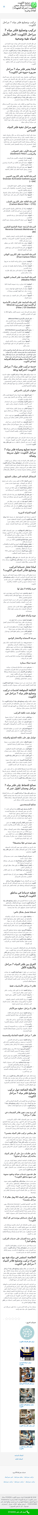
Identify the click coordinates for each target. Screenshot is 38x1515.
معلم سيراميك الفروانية (13, 359)
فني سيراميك (8, 1477)
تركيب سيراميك (29, 1477)
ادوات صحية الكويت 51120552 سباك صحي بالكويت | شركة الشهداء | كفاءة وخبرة (24, 6)
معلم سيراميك (18, 1477)
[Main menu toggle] (4, 7)
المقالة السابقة (19, 1455)
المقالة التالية (19, 1459)
